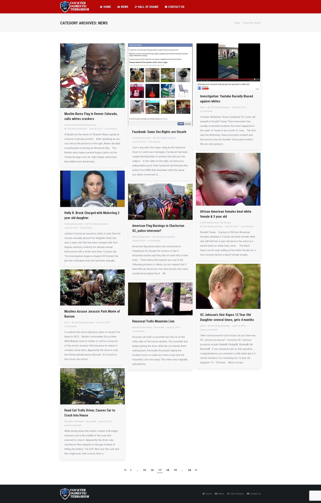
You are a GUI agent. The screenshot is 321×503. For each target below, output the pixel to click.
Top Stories (225, 222)
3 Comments (86, 228)
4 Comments (154, 141)
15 (144, 470)
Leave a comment (208, 329)
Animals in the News (142, 327)
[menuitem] (105, 7)
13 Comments (247, 226)
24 (189, 470)
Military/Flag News (87, 125)
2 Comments (154, 240)
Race (202, 107)
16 (152, 470)
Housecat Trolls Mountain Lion (153, 321)
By (75, 128)
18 (167, 470)
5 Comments (70, 326)
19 (175, 470)
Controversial (70, 125)
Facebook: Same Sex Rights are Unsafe (159, 132)
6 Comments (110, 128)
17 (159, 470)
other (148, 138)
